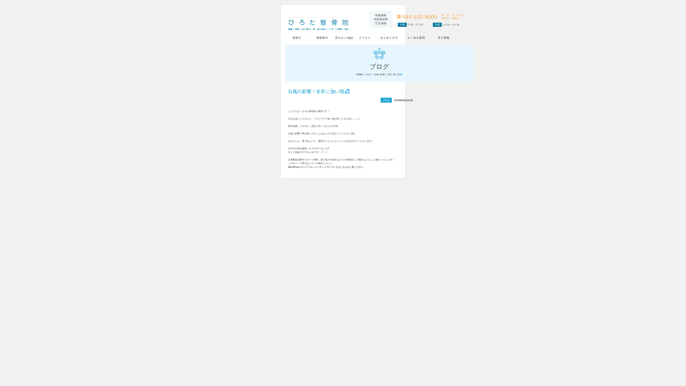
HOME (359, 74)
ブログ (368, 74)
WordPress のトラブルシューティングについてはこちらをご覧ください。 (327, 166)
